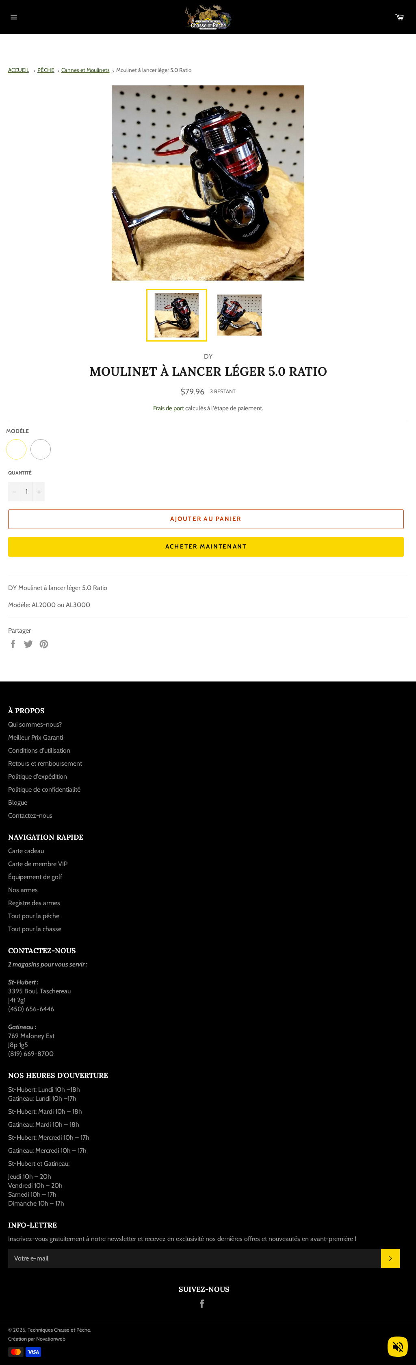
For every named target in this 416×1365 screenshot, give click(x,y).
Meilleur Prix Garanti (35, 737)
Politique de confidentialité (44, 789)
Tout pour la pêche (33, 916)
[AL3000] (40, 449)
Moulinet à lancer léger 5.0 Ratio (153, 70)
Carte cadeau (26, 851)
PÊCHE (45, 70)
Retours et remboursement (45, 763)
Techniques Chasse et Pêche (59, 1330)
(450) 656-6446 (31, 1009)
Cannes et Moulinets (85, 70)
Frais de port (168, 408)
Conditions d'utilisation (39, 750)
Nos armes (23, 890)
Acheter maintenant (206, 546)
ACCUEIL (18, 70)
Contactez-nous (30, 815)
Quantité (20, 473)
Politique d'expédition (37, 776)
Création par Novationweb (36, 1339)
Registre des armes (34, 903)
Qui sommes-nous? (35, 724)
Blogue (17, 802)
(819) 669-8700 (31, 1054)
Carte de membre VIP (37, 864)
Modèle (17, 431)
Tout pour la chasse (34, 929)
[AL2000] (16, 449)
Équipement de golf (35, 877)
